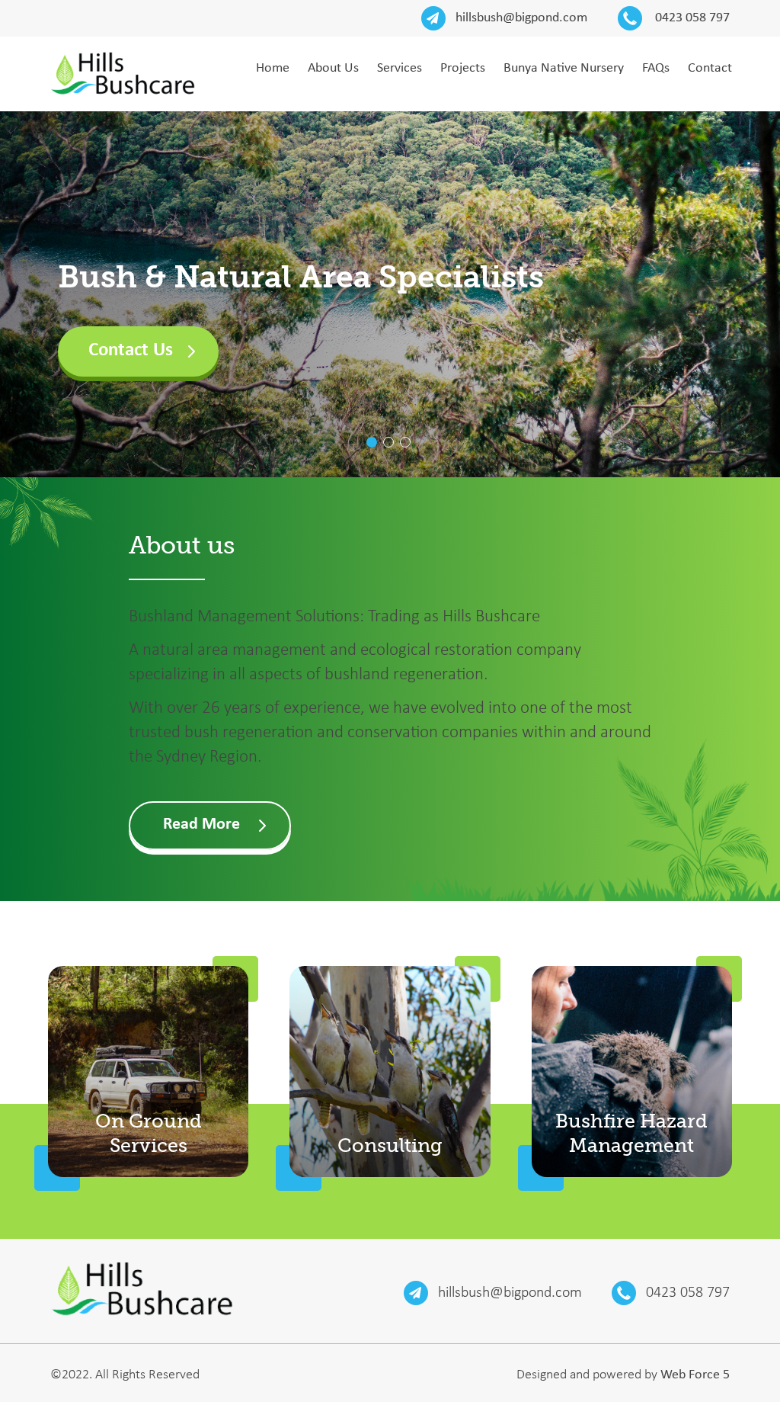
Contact (710, 68)
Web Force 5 (695, 1375)
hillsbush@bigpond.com (521, 18)
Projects (462, 68)
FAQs (656, 68)
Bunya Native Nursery (563, 68)
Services (399, 68)
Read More (201, 824)
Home (272, 68)
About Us (333, 68)
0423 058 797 (691, 18)
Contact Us (130, 350)
